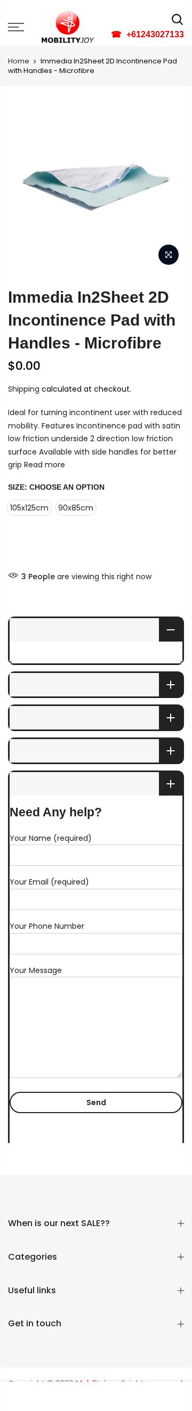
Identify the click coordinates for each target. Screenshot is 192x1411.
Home (18, 61)
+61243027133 (147, 34)
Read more (44, 464)
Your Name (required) (51, 838)
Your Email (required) (49, 882)
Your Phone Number (47, 926)
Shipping (23, 389)
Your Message (36, 970)
